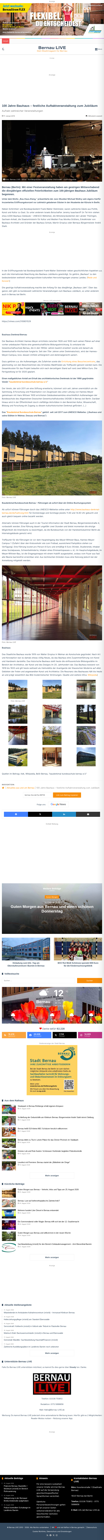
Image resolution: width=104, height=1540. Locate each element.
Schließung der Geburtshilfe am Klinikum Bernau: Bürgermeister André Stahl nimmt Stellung (56, 1117)
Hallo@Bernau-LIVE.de (54, 1410)
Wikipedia (92, 675)
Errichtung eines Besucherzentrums (78, 361)
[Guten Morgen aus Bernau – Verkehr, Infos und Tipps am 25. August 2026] (9, 1193)
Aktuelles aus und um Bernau (20, 787)
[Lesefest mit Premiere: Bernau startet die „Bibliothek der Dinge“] (9, 1165)
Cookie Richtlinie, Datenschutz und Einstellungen (52, 1531)
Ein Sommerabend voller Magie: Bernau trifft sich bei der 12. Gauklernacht (48, 1221)
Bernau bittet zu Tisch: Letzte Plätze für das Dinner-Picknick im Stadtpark (48, 1140)
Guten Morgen (52, 897)
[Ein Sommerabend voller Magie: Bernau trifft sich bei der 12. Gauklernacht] (9, 1225)
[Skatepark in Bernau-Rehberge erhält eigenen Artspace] (9, 1109)
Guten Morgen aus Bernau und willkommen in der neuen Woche (44, 1233)
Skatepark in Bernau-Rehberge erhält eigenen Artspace (40, 1106)
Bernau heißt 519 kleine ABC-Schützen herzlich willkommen (42, 1128)
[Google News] (58, 804)
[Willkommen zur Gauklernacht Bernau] (52, 89)
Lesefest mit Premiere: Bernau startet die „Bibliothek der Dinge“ (44, 1162)
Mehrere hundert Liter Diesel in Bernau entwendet (38, 1210)
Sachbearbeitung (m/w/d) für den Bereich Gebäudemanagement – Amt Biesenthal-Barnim (55, 1244)
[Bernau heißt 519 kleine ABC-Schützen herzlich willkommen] (9, 1132)
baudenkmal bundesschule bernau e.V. (28, 382)
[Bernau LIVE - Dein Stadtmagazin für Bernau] (52, 48)
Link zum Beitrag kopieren (67, 795)
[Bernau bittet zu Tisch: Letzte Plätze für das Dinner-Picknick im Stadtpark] (9, 1143)
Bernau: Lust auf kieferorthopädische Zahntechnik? (39, 1201)
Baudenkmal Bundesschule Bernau (24, 412)
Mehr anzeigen (52, 1175)
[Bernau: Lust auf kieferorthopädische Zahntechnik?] (9, 1203)
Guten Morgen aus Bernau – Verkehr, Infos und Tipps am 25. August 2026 (48, 1189)
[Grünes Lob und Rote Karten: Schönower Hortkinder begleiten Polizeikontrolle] (9, 1154)
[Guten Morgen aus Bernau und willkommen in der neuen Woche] (9, 1236)
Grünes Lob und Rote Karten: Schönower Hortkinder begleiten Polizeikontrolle (50, 1151)
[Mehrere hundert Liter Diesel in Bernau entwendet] (9, 1213)
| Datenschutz (91, 1527)
